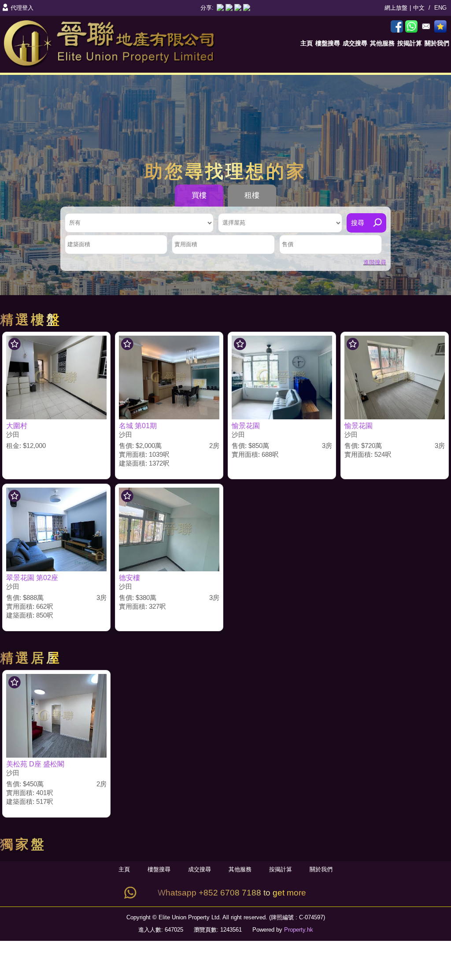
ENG (440, 7)
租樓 (251, 195)
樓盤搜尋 (327, 43)
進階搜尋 (374, 262)
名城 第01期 (138, 425)
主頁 (306, 43)
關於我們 (437, 43)
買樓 (199, 195)
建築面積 (78, 244)
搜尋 (357, 222)
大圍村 (16, 425)
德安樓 (129, 577)
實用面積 (185, 244)
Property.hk (298, 929)
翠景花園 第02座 (32, 577)
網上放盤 (395, 7)
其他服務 (382, 43)
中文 (419, 7)
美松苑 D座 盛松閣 (35, 764)
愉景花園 (246, 425)
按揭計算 (409, 43)
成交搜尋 (355, 43)
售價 (287, 244)
